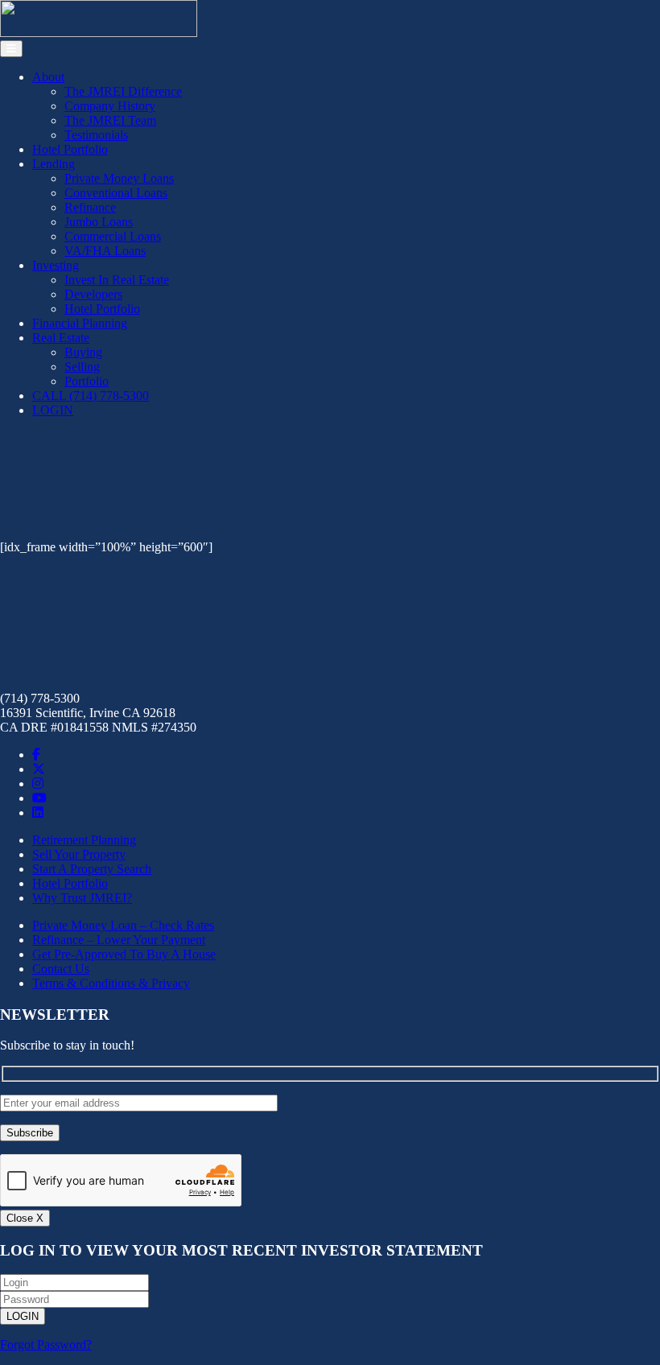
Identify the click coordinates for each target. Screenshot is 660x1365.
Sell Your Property (79, 854)
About (48, 77)
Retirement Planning (84, 840)
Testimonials (96, 135)
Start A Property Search (91, 869)
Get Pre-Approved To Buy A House (124, 954)
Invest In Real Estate (116, 280)
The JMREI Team (110, 120)
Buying (83, 352)
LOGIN (52, 410)
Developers (93, 294)
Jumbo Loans (98, 222)
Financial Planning (79, 323)
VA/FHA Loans (105, 251)
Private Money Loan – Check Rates (123, 925)
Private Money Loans (119, 178)
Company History (109, 106)
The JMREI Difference (123, 91)
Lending (53, 164)
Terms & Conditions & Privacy (111, 983)
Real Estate (60, 337)
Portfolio (86, 381)
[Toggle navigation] (11, 48)
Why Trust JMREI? (82, 898)
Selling (82, 366)
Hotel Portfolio (70, 149)
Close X (24, 1218)
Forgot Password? (46, 1344)
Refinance (90, 207)
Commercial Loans (112, 236)
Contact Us (60, 968)
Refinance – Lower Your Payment (118, 939)
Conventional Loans (115, 193)
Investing (55, 265)
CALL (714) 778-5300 (90, 395)
